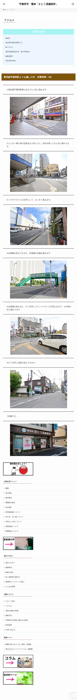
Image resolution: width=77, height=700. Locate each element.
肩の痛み (9, 493)
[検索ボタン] (73, 4)
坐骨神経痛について (13, 512)
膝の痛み (9, 498)
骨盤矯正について (12, 531)
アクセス (9, 606)
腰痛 (7, 488)
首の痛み (9, 507)
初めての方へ (10, 563)
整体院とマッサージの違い (15, 582)
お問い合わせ (10, 630)
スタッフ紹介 (10, 601)
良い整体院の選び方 (13, 577)
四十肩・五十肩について (14, 517)
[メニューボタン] (4, 4)
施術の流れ (10, 572)
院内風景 (9, 625)
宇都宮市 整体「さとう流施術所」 (38, 4)
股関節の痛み (10, 502)
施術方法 (9, 615)
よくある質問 (10, 586)
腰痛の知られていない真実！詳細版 (18, 644)
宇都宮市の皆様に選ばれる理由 (17, 620)
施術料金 (9, 567)
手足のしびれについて (14, 521)
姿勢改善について (12, 526)
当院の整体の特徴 (12, 611)
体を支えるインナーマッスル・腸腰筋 (19, 649)
